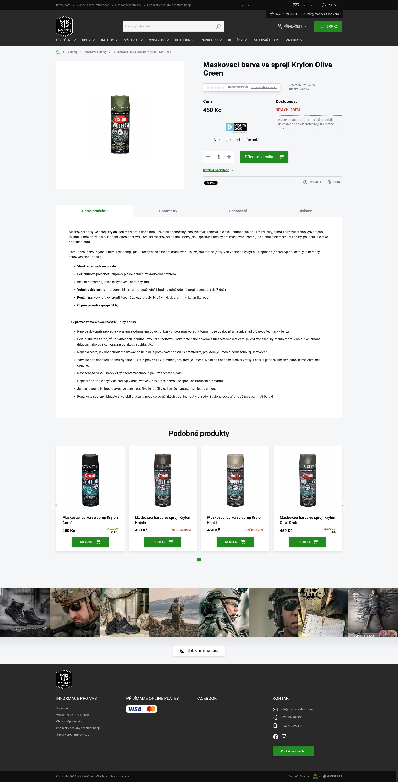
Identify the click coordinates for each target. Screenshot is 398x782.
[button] (199, 559)
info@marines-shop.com (297, 709)
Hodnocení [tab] (238, 211)
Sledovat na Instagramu (202, 650)
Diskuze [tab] (305, 211)
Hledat (218, 26)
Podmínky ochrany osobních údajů (169, 5)
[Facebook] (276, 736)
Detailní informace (216, 170)
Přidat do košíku (259, 156)
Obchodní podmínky (128, 5)
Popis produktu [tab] (95, 211)
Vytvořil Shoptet (299, 776)
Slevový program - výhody (72, 734)
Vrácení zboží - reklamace (92, 5)
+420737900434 (291, 717)
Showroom (63, 5)
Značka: (299, 89)
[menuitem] (66, 40)
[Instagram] (284, 736)
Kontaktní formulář (293, 751)
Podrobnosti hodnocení (264, 87)
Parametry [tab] (168, 211)
